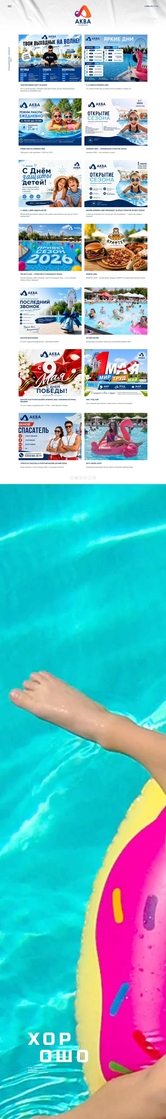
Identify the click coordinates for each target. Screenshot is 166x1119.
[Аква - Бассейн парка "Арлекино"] (83, 15)
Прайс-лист (10, 58)
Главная (9, 51)
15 (94, 478)
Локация (9, 66)
